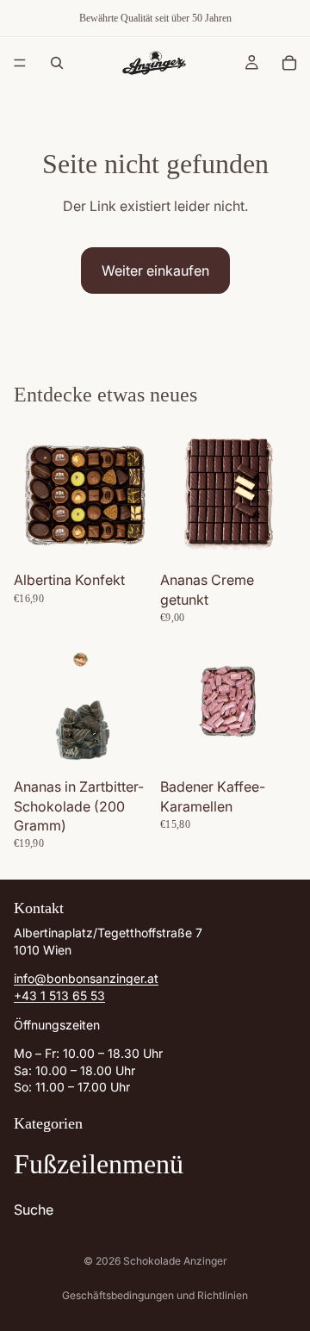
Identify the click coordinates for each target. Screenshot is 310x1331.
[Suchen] (57, 63)
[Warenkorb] (289, 63)
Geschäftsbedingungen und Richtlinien (155, 1295)
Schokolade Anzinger (175, 1260)
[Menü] (20, 63)
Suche (33, 1208)
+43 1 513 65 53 (59, 995)
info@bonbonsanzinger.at (86, 978)
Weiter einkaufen (155, 270)
